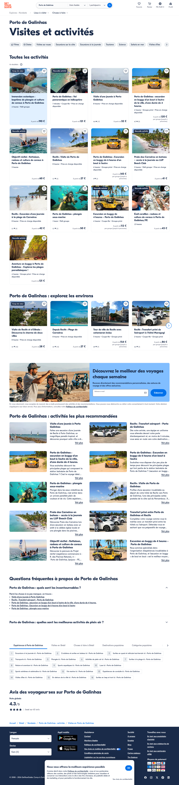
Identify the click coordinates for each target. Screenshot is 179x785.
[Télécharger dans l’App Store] (67, 748)
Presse (130, 749)
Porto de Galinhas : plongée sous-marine (30, 608)
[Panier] (150, 4)
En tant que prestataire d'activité (156, 738)
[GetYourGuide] (8, 5)
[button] (28, 96)
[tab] (28, 645)
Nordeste (32, 723)
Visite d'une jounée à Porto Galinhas (28, 597)
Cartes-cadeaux (134, 753)
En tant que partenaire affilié (156, 752)
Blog (129, 745)
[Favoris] (139, 4)
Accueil (12, 723)
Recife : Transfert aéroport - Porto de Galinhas (32, 600)
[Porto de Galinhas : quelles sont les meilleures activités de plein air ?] (167, 622)
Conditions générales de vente (96, 753)
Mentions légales (91, 740)
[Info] (21, 64)
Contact (87, 736)
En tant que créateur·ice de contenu (158, 745)
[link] (28, 96)
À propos (131, 736)
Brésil (21, 723)
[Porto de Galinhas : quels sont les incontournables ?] (167, 588)
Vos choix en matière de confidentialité (100, 749)
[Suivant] (169, 325)
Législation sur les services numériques (99, 757)
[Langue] (160, 4)
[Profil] (171, 4)
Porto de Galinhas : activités (52, 723)
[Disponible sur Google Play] (67, 738)
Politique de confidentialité (76, 407)
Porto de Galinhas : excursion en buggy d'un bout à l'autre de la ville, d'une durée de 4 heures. (54, 603)
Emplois (131, 740)
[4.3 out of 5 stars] (17, 709)
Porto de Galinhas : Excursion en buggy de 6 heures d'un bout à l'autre (43, 605)
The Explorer (133, 757)
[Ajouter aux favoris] (44, 71)
